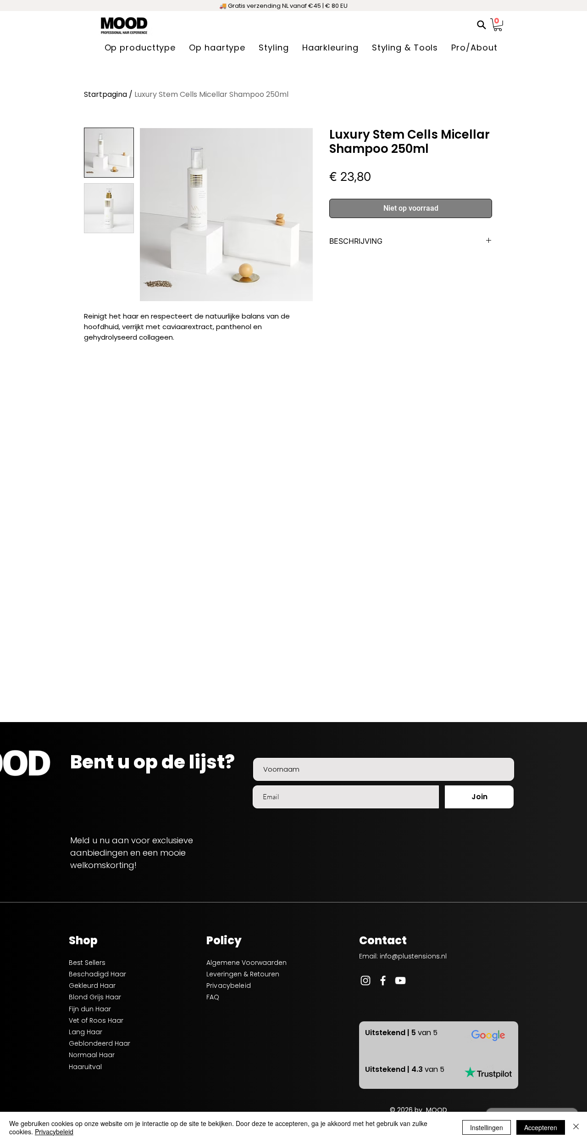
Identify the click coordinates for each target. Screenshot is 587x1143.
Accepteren (540, 1127)
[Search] (481, 25)
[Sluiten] (575, 1127)
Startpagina (105, 94)
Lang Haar (85, 1032)
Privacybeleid (54, 1131)
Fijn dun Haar (90, 1009)
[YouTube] (400, 980)
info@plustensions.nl (413, 956)
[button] (497, 24)
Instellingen (486, 1127)
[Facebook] (383, 980)
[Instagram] (365, 980)
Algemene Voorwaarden (246, 962)
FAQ (212, 997)
